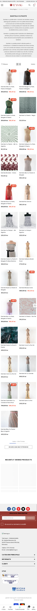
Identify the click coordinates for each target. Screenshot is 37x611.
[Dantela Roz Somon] (27, 191)
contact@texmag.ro (11, 550)
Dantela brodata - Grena (8, 173)
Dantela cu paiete (23, 9)
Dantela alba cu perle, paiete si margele (7, 88)
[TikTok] (23, 509)
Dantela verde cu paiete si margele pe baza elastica (9, 260)
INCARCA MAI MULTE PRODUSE (18, 447)
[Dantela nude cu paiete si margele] (9, 277)
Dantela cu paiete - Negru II (27, 116)
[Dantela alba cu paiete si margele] (27, 162)
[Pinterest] (18, 509)
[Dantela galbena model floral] (27, 249)
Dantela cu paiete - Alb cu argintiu (9, 145)
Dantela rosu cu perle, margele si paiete (8, 202)
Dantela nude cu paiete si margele (9, 289)
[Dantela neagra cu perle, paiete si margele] (27, 76)
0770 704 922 (10, 548)
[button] (17, 64)
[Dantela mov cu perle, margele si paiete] (9, 306)
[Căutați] (29, 5)
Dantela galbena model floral (26, 260)
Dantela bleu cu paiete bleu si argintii (8, 430)
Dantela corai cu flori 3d (26, 345)
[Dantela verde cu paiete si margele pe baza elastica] (9, 249)
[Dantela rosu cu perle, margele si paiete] (9, 191)
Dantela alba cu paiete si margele (27, 174)
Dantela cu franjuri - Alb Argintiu (8, 231)
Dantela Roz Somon (25, 201)
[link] (9, 488)
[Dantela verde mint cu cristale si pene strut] (9, 390)
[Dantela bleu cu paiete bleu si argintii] (9, 419)
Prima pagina (13, 9)
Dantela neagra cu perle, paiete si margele (26, 88)
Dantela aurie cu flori (25, 400)
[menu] (2, 5)
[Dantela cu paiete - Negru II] (27, 105)
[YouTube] (28, 509)
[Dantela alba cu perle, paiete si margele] (9, 76)
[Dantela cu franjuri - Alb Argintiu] (9, 220)
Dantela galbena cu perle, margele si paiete (27, 145)
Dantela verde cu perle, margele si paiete (8, 116)
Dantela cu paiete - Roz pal (27, 316)
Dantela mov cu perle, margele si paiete (7, 317)
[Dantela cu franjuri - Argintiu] (27, 220)
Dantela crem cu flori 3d (8, 374)
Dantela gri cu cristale (26, 373)
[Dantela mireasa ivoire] (27, 277)
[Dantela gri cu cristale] (27, 363)
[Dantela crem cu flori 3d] (9, 363)
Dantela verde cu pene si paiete (8, 346)
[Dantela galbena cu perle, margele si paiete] (27, 134)
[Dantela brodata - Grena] (9, 162)
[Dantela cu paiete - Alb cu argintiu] (9, 134)
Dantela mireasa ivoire (26, 288)
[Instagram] (14, 509)
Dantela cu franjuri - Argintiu (25, 231)
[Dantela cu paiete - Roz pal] (27, 306)
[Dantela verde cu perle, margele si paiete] (9, 105)
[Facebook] (9, 509)
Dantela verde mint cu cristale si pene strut (8, 401)
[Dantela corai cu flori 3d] (27, 335)
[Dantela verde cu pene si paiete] (9, 335)
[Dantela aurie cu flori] (27, 390)
